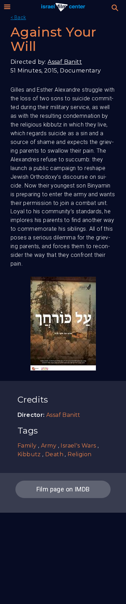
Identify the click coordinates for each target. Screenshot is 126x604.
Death (54, 454)
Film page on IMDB (63, 489)
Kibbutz (29, 454)
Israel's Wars (78, 445)
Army (49, 445)
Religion (79, 454)
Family (27, 445)
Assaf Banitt (65, 62)
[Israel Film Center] (63, 7)
